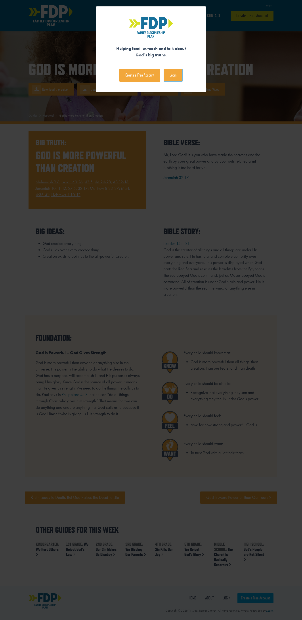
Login (173, 75)
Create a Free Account (139, 75)
